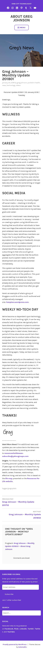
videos (18, 85)
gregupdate (12, 488)
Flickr (16, 629)
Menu (22, 27)
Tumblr (31, 629)
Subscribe (9, 594)
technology (11, 85)
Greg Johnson (22, 83)
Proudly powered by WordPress (15, 644)
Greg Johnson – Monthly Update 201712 (18, 502)
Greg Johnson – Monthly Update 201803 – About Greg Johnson (19, 546)
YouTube (11, 632)
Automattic (22, 647)
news (4, 85)
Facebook (9, 629)
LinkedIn (23, 629)
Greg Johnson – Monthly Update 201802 (25, 515)
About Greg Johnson (21, 18)
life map (8, 478)
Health (37, 83)
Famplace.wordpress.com (17, 302)
